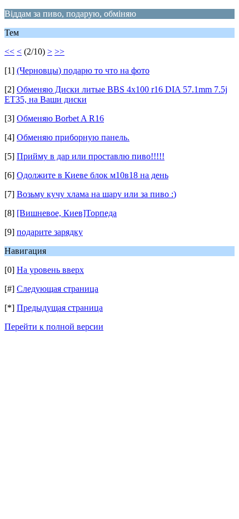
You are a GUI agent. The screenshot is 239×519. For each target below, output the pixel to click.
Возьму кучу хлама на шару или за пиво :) (96, 194)
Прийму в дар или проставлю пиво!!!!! (91, 156)
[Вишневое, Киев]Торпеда (67, 213)
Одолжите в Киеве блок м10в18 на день (92, 175)
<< (9, 51)
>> (59, 51)
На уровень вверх (50, 270)
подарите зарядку (50, 232)
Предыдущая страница (60, 307)
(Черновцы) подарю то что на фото (83, 70)
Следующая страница (57, 288)
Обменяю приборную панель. (73, 137)
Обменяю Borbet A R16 (60, 118)
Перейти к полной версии (53, 326)
